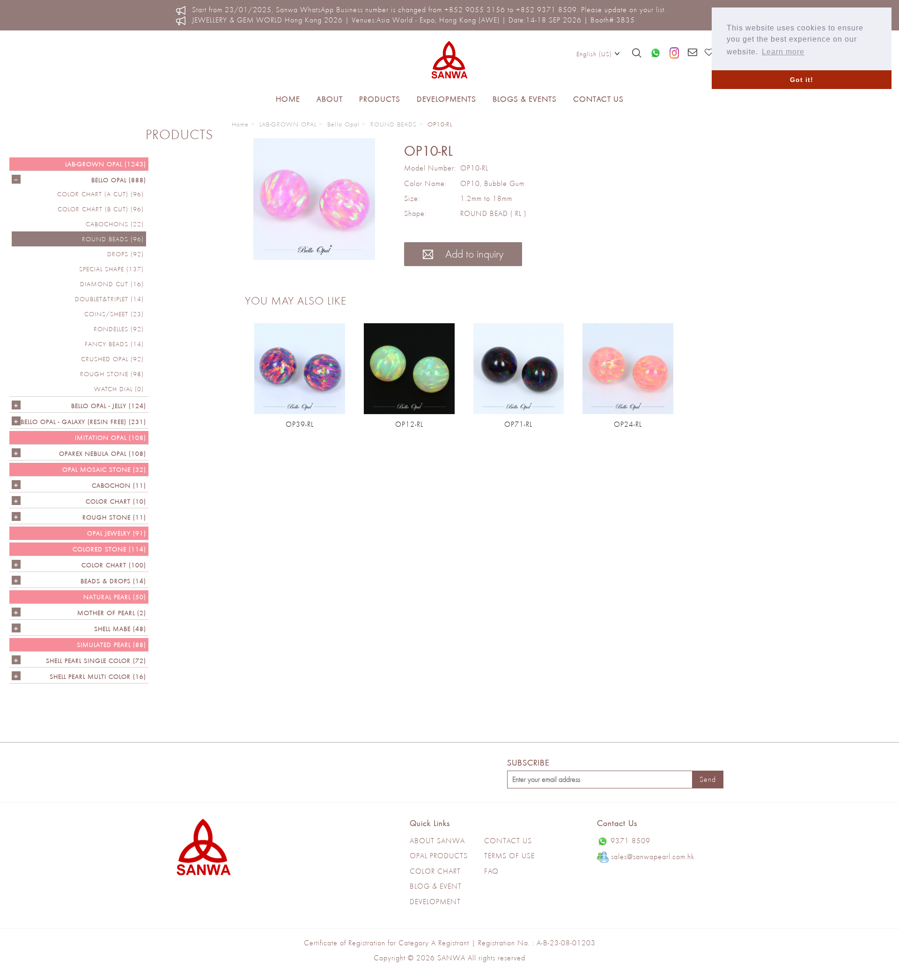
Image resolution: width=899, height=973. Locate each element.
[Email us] (693, 53)
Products (379, 99)
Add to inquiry (472, 253)
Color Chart (435, 871)
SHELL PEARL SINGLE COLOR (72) (96, 660)
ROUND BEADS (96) (113, 239)
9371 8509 (630, 840)
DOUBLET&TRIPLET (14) (109, 299)
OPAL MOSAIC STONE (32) (104, 469)
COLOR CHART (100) (113, 565)
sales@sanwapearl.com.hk (652, 856)
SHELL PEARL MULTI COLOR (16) (98, 676)
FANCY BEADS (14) (114, 344)
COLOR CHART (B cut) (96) (101, 209)
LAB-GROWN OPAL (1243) (105, 164)
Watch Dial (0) (119, 389)
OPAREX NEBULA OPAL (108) (102, 453)
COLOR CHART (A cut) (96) (100, 194)
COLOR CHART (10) (116, 501)
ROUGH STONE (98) (112, 374)
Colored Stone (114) (109, 549)
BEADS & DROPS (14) (113, 581)
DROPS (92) (125, 254)
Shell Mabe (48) (120, 628)
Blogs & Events (525, 99)
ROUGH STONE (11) (114, 517)
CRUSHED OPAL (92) (112, 359)
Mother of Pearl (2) (111, 612)
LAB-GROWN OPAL (288, 124)
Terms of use (509, 855)
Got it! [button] (801, 79)
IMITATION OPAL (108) (110, 437)
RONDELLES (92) (119, 329)
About (330, 99)
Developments (446, 99)
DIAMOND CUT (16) (112, 284)
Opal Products (439, 855)
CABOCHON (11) (119, 485)
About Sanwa (437, 840)
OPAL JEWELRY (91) (116, 533)
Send (708, 779)
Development (435, 901)
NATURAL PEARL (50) (114, 597)
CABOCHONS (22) (115, 224)
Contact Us (598, 99)
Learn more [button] (783, 52)
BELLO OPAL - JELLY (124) (108, 405)
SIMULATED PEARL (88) (111, 644)
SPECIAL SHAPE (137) (111, 269)
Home (288, 99)
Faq (491, 871)
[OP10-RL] (314, 199)
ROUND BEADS (393, 124)
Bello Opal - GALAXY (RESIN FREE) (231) (83, 421)
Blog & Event (436, 886)
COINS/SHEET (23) (114, 314)
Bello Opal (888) (118, 180)
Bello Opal (343, 124)
